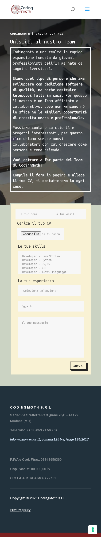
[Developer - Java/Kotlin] (49, 256)
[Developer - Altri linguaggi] (49, 272)
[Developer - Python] (49, 260)
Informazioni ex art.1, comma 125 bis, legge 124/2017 (49, 439)
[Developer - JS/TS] (49, 264)
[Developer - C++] (49, 268)
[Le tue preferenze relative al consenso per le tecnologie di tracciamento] (92, 529)
